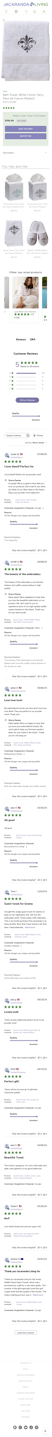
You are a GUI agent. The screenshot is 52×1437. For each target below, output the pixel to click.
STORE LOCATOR (25, 1399)
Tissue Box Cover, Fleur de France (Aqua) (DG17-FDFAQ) (14, 207)
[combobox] (36, 442)
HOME (5, 91)
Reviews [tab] (21, 339)
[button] (6, 12)
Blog (25, 1369)
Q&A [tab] (32, 339)
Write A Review (27, 400)
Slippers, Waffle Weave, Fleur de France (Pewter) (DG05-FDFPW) (37, 253)
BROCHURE (26, 1405)
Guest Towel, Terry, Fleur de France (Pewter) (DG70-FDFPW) (14, 253)
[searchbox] (14, 435)
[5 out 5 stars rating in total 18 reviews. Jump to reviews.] (9, 108)
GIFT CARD (25, 1411)
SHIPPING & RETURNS (26, 1393)
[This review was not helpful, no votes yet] (44, 550)
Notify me (25, 136)
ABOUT (26, 1387)
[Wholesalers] (16, 12)
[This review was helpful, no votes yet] (39, 550)
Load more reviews (25, 1332)
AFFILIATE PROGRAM (25, 1375)
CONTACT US (25, 1363)
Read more (30, 927)
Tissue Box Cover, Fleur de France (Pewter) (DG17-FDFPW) (37, 207)
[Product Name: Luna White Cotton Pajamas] (25, 300)
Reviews (26, 1417)
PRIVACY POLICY (26, 1381)
